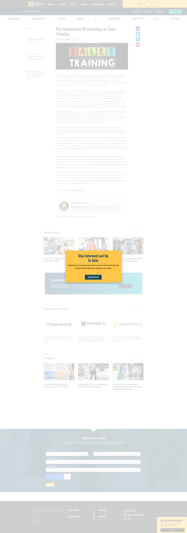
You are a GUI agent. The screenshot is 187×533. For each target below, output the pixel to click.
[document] (93, 266)
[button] (119, 253)
